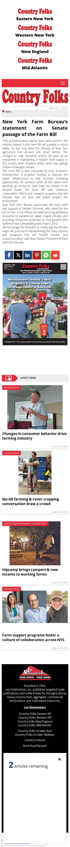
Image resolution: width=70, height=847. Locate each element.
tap (62, 83)
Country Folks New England (35, 721)
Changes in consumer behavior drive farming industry (34, 436)
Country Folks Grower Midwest (35, 735)
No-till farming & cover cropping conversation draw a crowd (30, 501)
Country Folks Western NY (35, 717)
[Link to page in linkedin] (27, 255)
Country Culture (35, 740)
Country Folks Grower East (35, 731)
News (8, 111)
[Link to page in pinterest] (36, 255)
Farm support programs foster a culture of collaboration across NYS (33, 637)
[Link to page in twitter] (18, 255)
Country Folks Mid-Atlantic (35, 725)
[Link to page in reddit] (55, 255)
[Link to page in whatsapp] (46, 255)
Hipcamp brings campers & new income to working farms (30, 572)
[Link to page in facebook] (9, 255)
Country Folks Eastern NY (35, 714)
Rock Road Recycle (35, 746)
